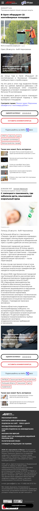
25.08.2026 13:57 (6, 189)
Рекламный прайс (9, 418)
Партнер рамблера (29, 501)
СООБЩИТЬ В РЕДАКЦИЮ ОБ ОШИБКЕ (17, 444)
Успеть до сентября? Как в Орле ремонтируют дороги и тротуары (20, 165)
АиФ (23, 46)
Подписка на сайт (10, 423)
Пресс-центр (24, 423)
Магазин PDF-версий (10, 433)
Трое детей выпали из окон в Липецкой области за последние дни (22, 402)
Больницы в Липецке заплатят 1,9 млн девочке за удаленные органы (21, 396)
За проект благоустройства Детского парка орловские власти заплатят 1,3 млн (22, 152)
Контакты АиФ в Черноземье (14, 420)
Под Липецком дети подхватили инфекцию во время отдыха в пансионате (17, 337)
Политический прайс (11, 441)
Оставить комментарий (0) (19, 121)
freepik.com (5, 227)
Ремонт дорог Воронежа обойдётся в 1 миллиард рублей (19, 104)
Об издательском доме (12, 426)
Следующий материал (19, 505)
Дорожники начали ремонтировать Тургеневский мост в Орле (21, 171)
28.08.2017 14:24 (6, 8)
